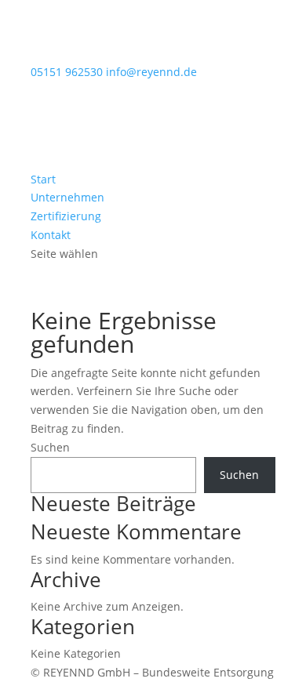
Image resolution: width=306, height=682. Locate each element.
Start (43, 179)
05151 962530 (67, 71)
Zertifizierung (66, 216)
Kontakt (51, 234)
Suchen (50, 447)
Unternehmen (67, 197)
